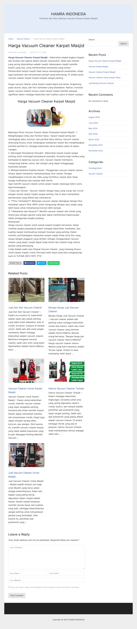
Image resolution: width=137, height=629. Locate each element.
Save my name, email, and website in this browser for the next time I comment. (45, 587)
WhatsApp (54, 263)
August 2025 (94, 117)
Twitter (42, 263)
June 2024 (93, 123)
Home (10, 39)
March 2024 (94, 139)
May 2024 (93, 128)
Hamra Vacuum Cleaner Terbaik (66, 388)
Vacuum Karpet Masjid (98, 66)
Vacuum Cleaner (23, 39)
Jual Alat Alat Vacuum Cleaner (25, 307)
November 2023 (96, 150)
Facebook (30, 263)
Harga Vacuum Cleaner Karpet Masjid (105, 61)
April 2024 (93, 134)
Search (92, 39)
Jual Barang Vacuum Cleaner (101, 83)
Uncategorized (95, 168)
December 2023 (96, 145)
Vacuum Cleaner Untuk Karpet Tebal (104, 77)
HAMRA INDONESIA (68, 14)
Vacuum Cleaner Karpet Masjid (102, 72)
